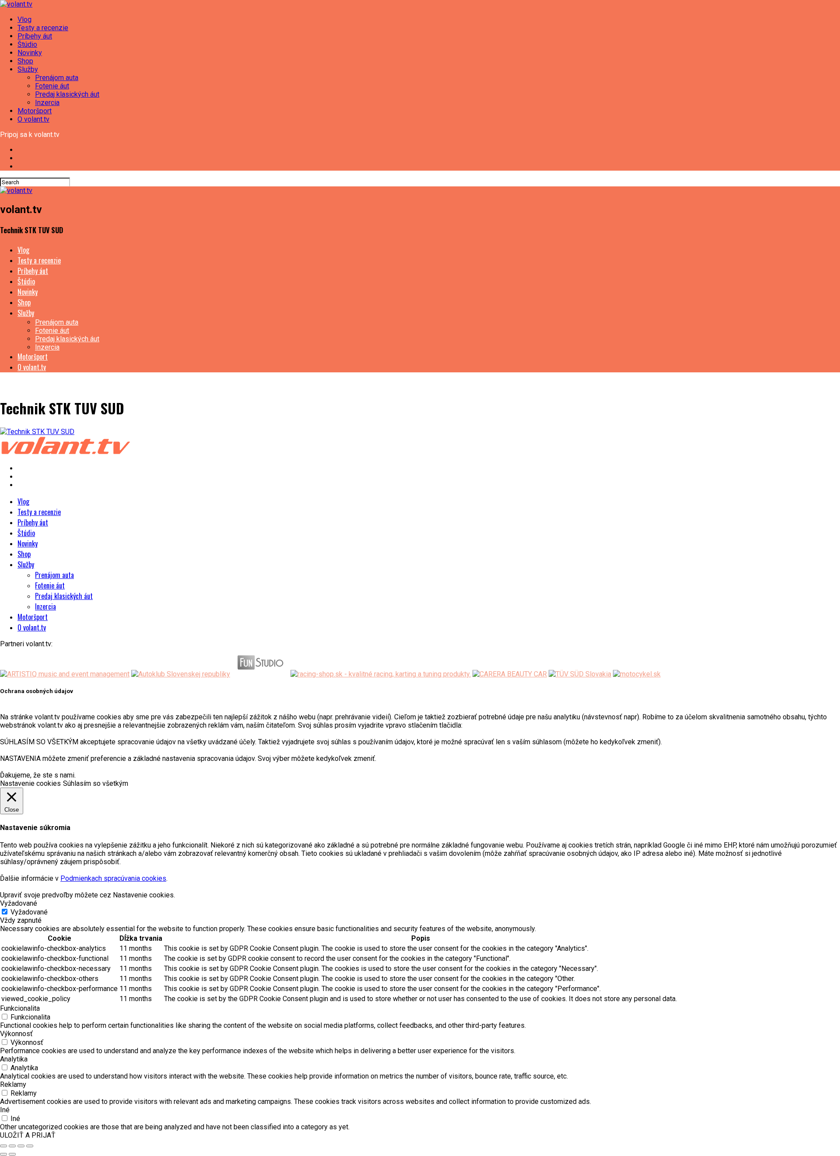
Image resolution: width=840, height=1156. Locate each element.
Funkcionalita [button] (20, 1008)
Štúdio (27, 44)
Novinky (30, 53)
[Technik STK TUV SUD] (37, 431)
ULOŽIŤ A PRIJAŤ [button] (28, 1135)
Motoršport (35, 111)
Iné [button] (5, 1110)
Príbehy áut (35, 36)
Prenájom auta (56, 78)
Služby (28, 69)
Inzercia (47, 102)
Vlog (25, 19)
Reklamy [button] (13, 1084)
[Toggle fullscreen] (21, 1146)
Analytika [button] (14, 1059)
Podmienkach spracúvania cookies (113, 878)
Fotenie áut (52, 86)
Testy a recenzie (43, 28)
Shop (25, 61)
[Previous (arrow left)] (3, 1154)
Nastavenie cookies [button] (30, 783)
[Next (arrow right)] (12, 1154)
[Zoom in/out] (29, 1146)
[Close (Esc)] (3, 1146)
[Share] (12, 1146)
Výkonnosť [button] (16, 1034)
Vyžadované (29, 912)
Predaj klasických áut (67, 94)
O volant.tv (33, 119)
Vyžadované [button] (18, 903)
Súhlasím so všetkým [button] (95, 783)
